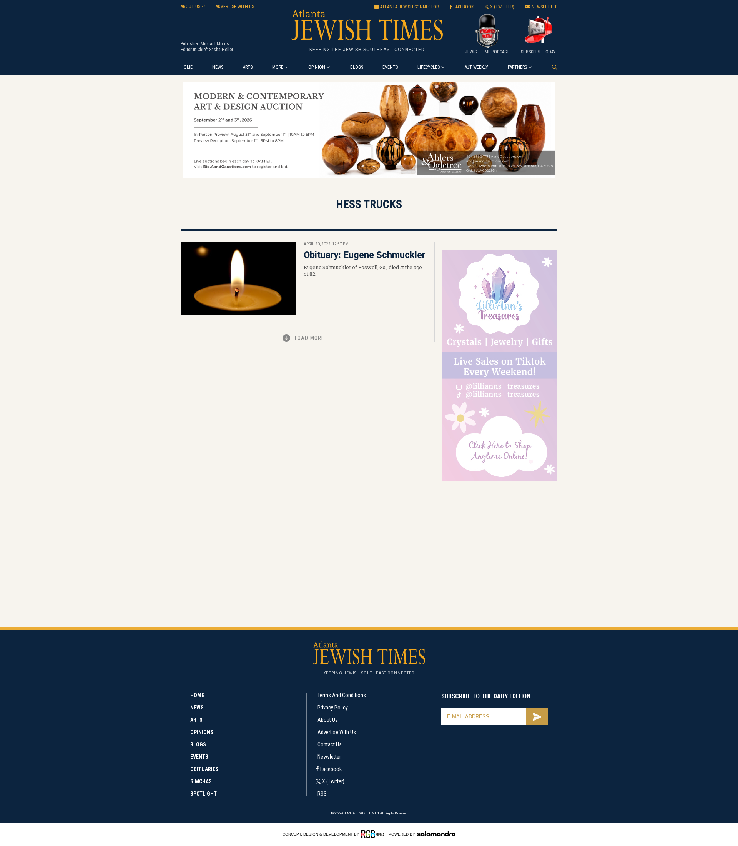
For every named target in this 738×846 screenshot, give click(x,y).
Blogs (356, 67)
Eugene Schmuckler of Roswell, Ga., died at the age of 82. (363, 270)
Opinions (201, 732)
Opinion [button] (316, 67)
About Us (327, 720)
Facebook (331, 769)
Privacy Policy (332, 707)
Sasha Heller (221, 49)
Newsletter (329, 757)
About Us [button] (190, 6)
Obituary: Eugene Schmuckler (365, 255)
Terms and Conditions (341, 695)
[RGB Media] (374, 834)
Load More (309, 338)
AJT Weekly (476, 67)
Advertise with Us (336, 732)
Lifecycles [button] (428, 67)
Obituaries (204, 769)
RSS (322, 794)
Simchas (201, 781)
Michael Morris (215, 44)
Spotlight (203, 794)
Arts (248, 67)
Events (390, 67)
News (217, 67)
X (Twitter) (333, 781)
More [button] (277, 67)
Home (187, 67)
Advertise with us (235, 6)
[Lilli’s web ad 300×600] (499, 479)
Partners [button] (517, 67)
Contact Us (329, 744)
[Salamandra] (436, 833)
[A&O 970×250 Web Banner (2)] (369, 177)
